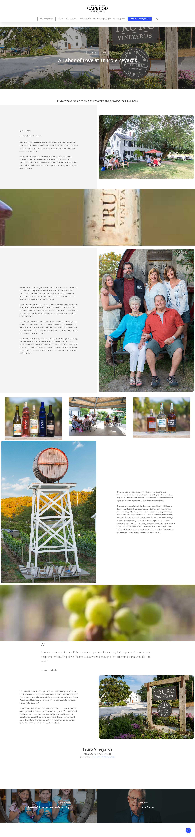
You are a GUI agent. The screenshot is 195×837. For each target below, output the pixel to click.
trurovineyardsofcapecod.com (104, 757)
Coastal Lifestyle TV (139, 19)
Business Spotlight (102, 19)
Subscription (119, 19)
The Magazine (46, 19)
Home (73, 19)
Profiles (104, 53)
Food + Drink (85, 19)
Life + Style (63, 19)
